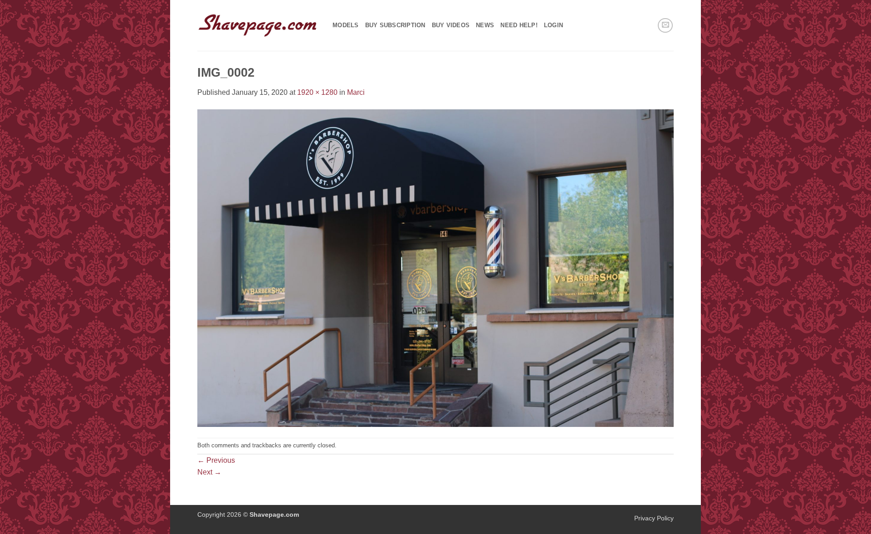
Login (553, 25)
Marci (356, 92)
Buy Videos (451, 25)
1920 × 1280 (317, 92)
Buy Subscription (395, 25)
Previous (216, 460)
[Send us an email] (665, 25)
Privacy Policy (654, 518)
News (485, 25)
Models (346, 25)
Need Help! (519, 25)
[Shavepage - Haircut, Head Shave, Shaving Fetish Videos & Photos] (258, 25)
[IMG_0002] (435, 267)
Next (209, 472)
